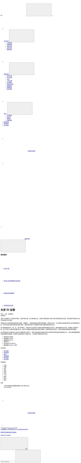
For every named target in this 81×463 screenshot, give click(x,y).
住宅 (8, 79)
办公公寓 (9, 77)
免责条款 (13, 432)
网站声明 (3, 432)
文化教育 (9, 82)
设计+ (5, 354)
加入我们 (6, 359)
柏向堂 (9, 117)
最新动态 (9, 49)
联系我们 (6, 357)
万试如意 (9, 115)
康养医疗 (9, 87)
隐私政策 (8, 432)
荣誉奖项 (6, 356)
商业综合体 (10, 84)
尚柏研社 (9, 120)
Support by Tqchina (6, 435)
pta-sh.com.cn (10, 428)
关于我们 (6, 351)
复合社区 (9, 75)
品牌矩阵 (9, 44)
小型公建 (9, 80)
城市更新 (9, 89)
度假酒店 (9, 85)
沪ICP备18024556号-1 (22, 429)
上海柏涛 (9, 43)
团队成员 (9, 46)
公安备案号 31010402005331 (8, 429)
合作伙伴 (9, 47)
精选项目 (6, 352)
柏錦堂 (9, 118)
